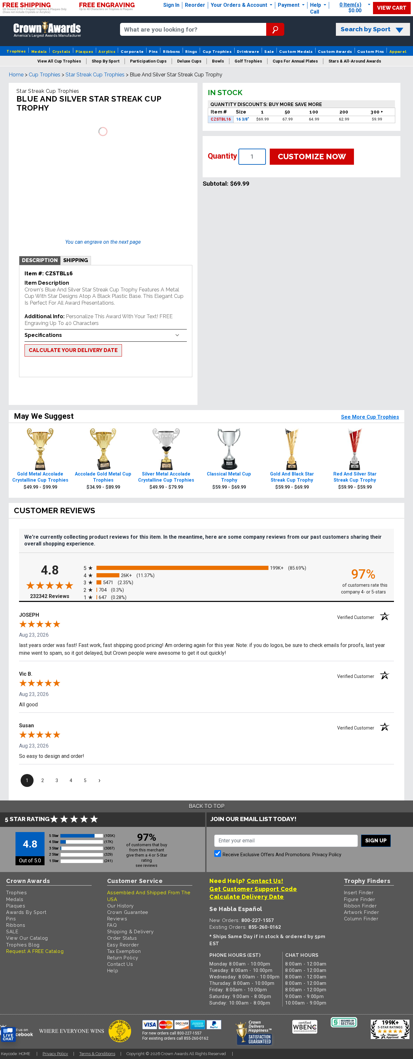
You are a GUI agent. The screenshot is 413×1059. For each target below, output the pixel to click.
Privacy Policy (326, 855)
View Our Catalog (27, 938)
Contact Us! (265, 881)
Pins (153, 51)
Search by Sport (365, 29)
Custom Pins (370, 51)
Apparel (398, 51)
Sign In (171, 5)
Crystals (61, 51)
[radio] (206, 568)
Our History (120, 905)
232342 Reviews (55, 596)
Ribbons (171, 51)
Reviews (117, 918)
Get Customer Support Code (253, 889)
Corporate (132, 51)
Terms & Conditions (97, 1053)
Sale (269, 51)
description (40, 260)
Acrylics (107, 51)
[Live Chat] (8, 1035)
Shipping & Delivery (130, 931)
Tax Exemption (124, 951)
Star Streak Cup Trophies (95, 75)
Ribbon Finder (360, 905)
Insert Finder (359, 892)
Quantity (222, 156)
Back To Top (206, 806)
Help (315, 5)
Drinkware (248, 51)
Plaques (84, 51)
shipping (75, 260)
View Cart (392, 8)
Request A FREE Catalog (35, 951)
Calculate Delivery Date (246, 896)
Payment (289, 5)
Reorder (195, 5)
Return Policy (122, 957)
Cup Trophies (217, 51)
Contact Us (120, 964)
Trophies (16, 51)
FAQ (112, 925)
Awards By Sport (26, 912)
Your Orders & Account (239, 5)
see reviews (146, 865)
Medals (39, 51)
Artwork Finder (361, 912)
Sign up (376, 841)
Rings (191, 51)
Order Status (122, 938)
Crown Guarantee (128, 912)
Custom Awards (335, 51)
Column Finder (361, 918)
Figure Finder (359, 899)
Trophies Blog (23, 944)
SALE (12, 931)
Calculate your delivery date (73, 350)
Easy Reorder (123, 944)
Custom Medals (296, 51)
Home (16, 75)
